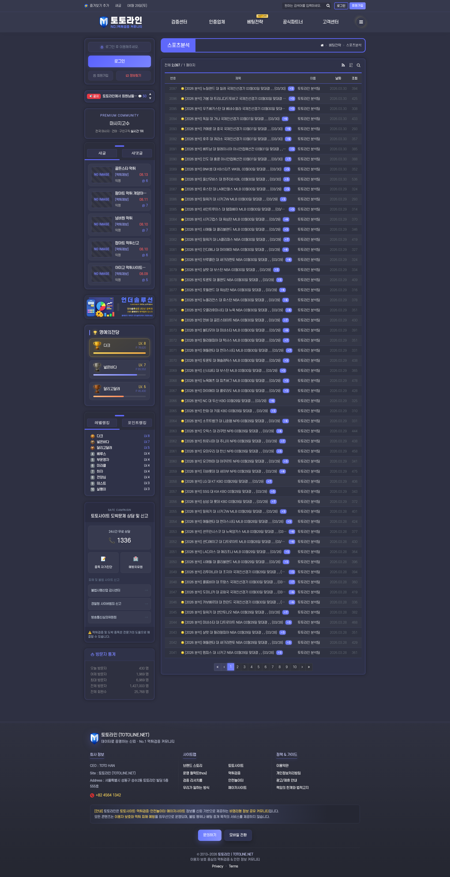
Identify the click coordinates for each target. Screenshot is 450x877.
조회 (354, 78)
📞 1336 (119, 540)
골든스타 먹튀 (125, 168)
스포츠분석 (353, 45)
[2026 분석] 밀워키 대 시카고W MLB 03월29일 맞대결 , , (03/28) (231, 512)
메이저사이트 (237, 788)
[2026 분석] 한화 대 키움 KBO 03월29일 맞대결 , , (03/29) (226, 411)
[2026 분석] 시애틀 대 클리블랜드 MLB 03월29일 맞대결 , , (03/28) (232, 562)
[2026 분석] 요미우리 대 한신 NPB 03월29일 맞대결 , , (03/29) (229, 451)
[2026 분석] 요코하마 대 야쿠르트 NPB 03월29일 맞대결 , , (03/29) (232, 461)
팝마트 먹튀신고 (127, 243)
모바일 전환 (238, 835)
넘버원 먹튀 (123, 218)
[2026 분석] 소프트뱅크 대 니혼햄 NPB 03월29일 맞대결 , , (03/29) (232, 421)
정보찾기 (135, 75)
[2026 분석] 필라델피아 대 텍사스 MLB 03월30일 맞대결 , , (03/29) (232, 341)
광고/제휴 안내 (286, 781)
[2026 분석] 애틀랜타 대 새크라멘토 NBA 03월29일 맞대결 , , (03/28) (233, 643)
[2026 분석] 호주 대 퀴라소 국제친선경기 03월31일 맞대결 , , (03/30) (233, 139)
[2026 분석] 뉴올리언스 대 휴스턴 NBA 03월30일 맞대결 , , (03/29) (232, 300)
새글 (118, 6)
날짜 (338, 78)
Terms (233, 866)
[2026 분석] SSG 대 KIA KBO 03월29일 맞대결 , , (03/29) (225, 492)
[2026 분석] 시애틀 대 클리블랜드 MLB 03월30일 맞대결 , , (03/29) (232, 230)
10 (294, 667)
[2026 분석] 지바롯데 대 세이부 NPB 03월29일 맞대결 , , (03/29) (230, 472)
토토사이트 (236, 766)
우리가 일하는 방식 (196, 788)
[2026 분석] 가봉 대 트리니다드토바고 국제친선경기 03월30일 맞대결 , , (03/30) (235, 99)
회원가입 (357, 5)
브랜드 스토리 (192, 766)
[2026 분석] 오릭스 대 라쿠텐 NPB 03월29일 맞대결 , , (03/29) (229, 431)
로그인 (341, 6)
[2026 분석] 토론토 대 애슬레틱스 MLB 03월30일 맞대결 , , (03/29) (232, 361)
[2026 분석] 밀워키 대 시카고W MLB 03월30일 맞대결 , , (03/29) (231, 199)
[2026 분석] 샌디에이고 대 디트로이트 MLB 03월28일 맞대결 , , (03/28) (235, 542)
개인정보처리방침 (288, 773)
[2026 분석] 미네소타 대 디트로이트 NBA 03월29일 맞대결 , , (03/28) (233, 623)
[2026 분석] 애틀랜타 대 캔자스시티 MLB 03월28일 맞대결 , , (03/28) (234, 522)
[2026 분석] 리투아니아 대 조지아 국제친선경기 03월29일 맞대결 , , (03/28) (235, 572)
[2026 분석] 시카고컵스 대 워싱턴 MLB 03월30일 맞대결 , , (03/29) (232, 220)
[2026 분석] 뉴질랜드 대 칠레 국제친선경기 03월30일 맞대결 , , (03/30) (235, 89)
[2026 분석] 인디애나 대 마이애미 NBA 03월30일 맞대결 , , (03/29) (232, 250)
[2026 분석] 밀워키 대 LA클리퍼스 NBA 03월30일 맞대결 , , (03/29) (232, 240)
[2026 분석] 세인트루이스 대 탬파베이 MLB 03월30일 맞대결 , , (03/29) (235, 209)
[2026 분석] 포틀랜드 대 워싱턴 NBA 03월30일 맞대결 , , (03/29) (230, 290)
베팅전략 (335, 45)
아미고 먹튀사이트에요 (132, 268)
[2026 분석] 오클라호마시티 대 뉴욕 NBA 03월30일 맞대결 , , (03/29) (233, 310)
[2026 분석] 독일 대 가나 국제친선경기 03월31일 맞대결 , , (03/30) (232, 119)
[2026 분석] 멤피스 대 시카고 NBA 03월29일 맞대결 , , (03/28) (229, 653)
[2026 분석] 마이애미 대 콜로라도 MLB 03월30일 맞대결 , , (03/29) (232, 391)
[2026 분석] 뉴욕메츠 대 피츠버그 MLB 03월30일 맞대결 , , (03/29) (232, 381)
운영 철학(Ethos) (195, 773)
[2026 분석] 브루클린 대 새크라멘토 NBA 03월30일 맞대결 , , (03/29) (233, 260)
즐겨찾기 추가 (99, 6)
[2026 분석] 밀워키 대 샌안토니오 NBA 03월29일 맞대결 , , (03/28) (232, 612)
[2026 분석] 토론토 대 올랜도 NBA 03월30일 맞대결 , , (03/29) (229, 280)
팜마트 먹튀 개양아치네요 (134, 193)
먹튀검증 (234, 773)
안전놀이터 (236, 781)
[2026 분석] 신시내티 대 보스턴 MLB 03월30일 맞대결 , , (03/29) (231, 371)
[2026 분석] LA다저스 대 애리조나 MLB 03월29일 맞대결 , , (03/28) (232, 552)
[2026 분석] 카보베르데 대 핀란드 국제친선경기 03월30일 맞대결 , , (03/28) (235, 602)
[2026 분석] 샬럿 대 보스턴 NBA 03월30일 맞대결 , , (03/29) (227, 270)
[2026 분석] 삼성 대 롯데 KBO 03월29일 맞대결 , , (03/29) (226, 502)
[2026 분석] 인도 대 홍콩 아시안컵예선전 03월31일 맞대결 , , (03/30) (233, 159)
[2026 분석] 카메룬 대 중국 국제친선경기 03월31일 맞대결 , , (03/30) (233, 129)
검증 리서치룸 (192, 781)
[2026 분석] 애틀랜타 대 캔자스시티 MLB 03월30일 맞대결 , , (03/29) (234, 351)
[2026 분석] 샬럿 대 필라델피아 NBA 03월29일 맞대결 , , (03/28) (230, 633)
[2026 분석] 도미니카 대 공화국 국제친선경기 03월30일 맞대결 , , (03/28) (235, 592)
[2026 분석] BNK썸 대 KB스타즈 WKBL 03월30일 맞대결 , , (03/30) (232, 169)
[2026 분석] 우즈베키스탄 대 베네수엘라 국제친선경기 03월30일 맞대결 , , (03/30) (235, 109)
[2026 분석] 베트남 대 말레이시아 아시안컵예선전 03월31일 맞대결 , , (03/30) (235, 149)
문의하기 (209, 835)
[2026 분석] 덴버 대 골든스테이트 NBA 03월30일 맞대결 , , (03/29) (232, 320)
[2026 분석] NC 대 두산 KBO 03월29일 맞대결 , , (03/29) (225, 401)
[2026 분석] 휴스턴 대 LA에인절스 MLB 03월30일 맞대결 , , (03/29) (232, 189)
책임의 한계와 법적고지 (292, 788)
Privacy (217, 866)
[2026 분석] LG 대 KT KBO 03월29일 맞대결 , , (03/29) (224, 482)
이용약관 (282, 766)
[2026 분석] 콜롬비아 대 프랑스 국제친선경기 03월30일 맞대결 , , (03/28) (235, 582)
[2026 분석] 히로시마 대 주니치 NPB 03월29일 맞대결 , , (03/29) (230, 441)
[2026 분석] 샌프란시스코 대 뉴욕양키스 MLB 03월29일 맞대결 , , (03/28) (235, 532)
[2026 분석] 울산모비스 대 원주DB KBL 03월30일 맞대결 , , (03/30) (232, 179)
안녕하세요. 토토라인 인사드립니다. (120, 96)
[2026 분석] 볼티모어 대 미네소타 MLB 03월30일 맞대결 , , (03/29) (232, 330)
